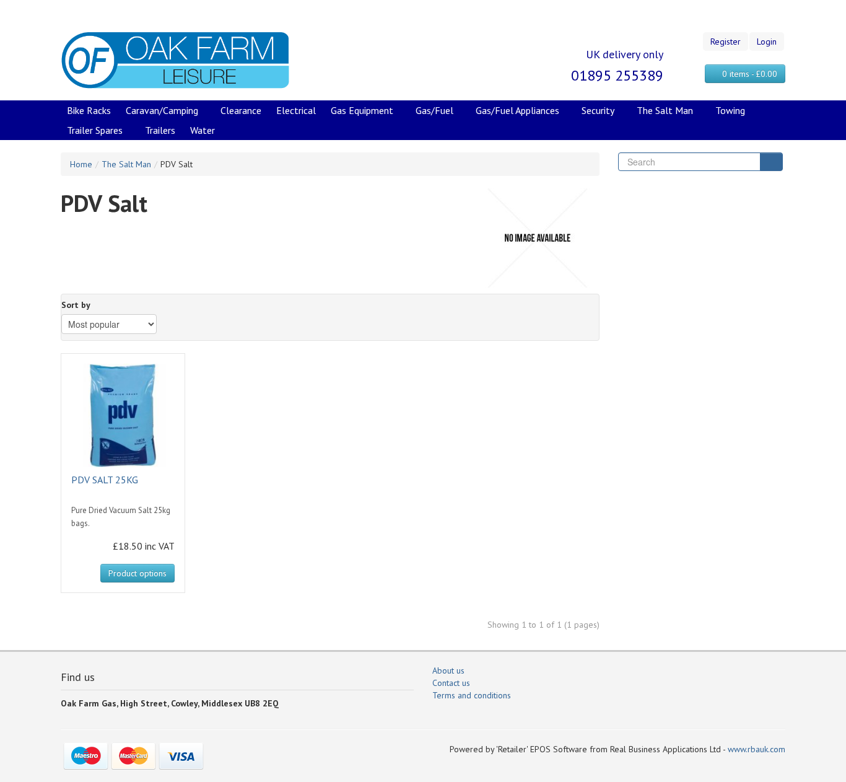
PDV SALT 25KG (104, 479)
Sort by (75, 304)
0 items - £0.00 (748, 73)
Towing (730, 110)
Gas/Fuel (434, 110)
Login (767, 41)
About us (448, 670)
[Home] (175, 59)
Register (725, 41)
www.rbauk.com (756, 749)
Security (598, 110)
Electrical (296, 110)
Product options (137, 573)
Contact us (451, 682)
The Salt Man (665, 110)
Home (81, 164)
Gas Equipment (362, 110)
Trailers (160, 130)
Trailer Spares (95, 130)
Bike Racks (89, 110)
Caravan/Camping (162, 110)
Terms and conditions (471, 695)
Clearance (240, 110)
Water (202, 130)
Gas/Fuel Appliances (517, 110)
